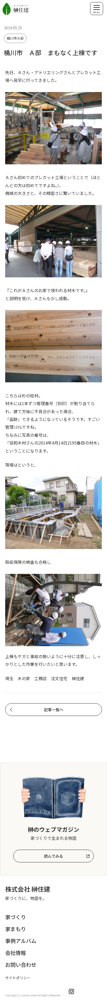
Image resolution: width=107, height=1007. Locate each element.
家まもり (15, 929)
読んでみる (53, 856)
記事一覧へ (53, 709)
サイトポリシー (18, 977)
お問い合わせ (20, 964)
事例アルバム (20, 941)
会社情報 (15, 952)
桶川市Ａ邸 (15, 38)
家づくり (15, 917)
